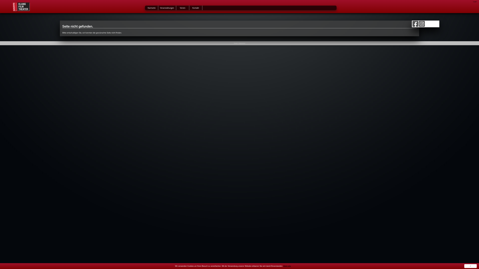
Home (236, 43)
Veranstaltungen (167, 8)
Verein (182, 8)
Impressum (242, 43)
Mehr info (287, 266)
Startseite (152, 8)
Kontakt (195, 8)
